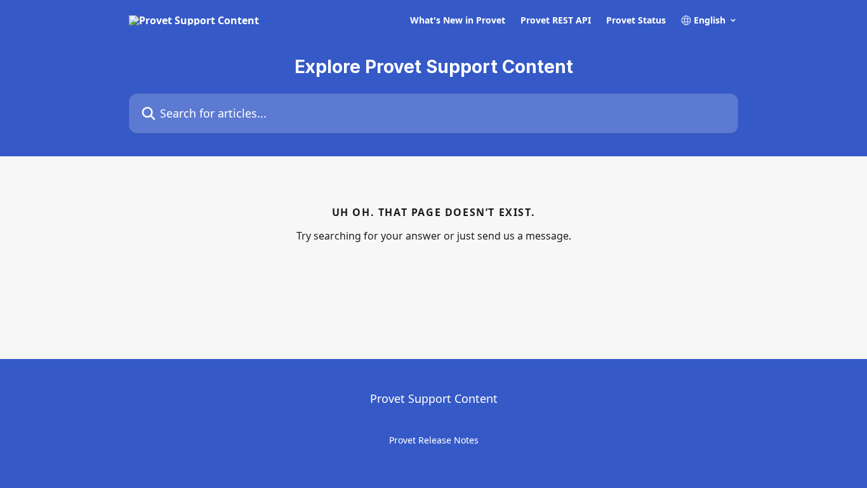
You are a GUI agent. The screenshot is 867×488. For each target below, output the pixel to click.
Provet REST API (555, 20)
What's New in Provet (457, 20)
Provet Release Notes (434, 440)
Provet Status (636, 20)
